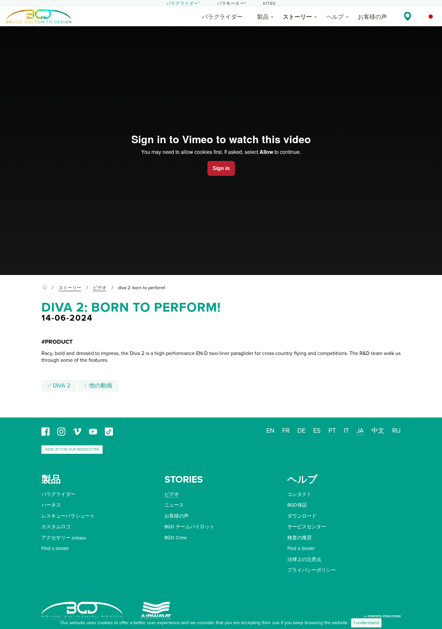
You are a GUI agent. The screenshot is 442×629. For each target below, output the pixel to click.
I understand (366, 622)
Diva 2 (60, 385)
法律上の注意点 (304, 559)
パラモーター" (231, 3)
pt (332, 431)
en (270, 431)
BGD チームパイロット (189, 527)
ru (396, 431)
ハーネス (51, 505)
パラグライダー (222, 16)
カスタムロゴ (56, 527)
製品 (263, 16)
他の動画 (99, 385)
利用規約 (78, 538)
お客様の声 (372, 16)
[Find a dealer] (407, 16)
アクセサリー (56, 538)
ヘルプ (335, 16)
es (317, 431)
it (346, 431)
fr (286, 431)
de (301, 431)
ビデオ (171, 494)
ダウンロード (301, 516)
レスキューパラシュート (68, 516)
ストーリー (297, 16)
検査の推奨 (299, 538)
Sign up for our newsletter (72, 449)
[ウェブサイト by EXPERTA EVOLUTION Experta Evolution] (382, 614)
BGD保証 (297, 505)
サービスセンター (306, 527)
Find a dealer (55, 548)
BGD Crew (175, 538)
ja (360, 431)
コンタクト (299, 494)
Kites (269, 3)
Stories (183, 480)
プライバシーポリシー (311, 570)
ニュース (174, 505)
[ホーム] (44, 288)
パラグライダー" (183, 3)
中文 (377, 431)
